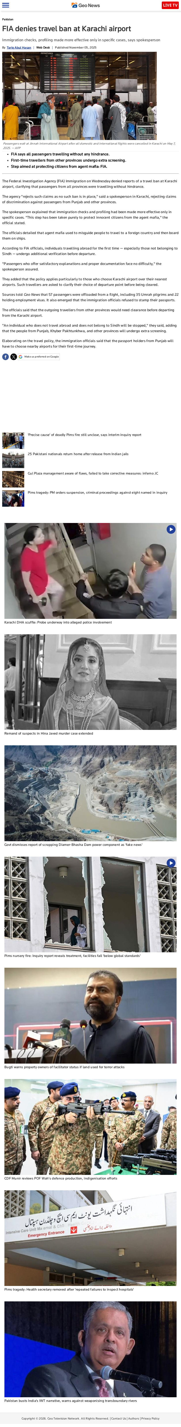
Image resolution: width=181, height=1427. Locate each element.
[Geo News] (85, 5)
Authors (133, 1418)
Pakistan (7, 19)
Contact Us (118, 1418)
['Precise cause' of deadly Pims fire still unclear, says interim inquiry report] (13, 440)
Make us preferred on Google (42, 356)
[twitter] (13, 356)
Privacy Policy (150, 1418)
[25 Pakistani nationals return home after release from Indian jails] (13, 460)
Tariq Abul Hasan (19, 47)
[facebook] (5, 356)
